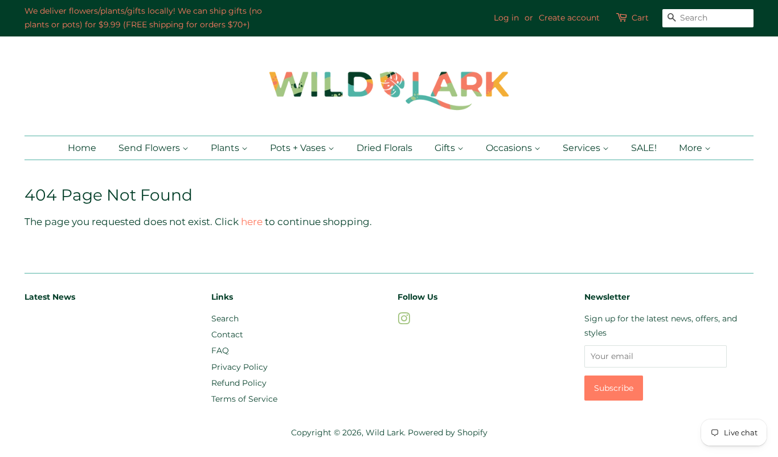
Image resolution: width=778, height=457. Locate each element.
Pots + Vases (299, 147)
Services (583, 147)
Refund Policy (239, 383)
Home (82, 147)
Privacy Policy (239, 367)
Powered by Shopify (448, 432)
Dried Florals (384, 147)
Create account (569, 18)
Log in (506, 18)
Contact (227, 334)
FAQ (220, 350)
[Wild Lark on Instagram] (404, 321)
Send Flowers (150, 147)
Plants (226, 147)
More (692, 147)
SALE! (644, 147)
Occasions (510, 147)
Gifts (446, 147)
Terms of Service (244, 399)
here (252, 221)
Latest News (49, 297)
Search (225, 318)
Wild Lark (385, 432)
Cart (640, 18)
